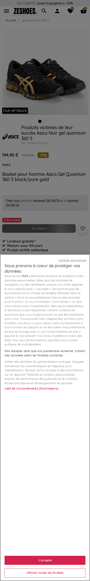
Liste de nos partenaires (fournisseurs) (31, 388)
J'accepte (45, 560)
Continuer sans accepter (72, 260)
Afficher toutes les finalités (45, 572)
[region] (45, 417)
